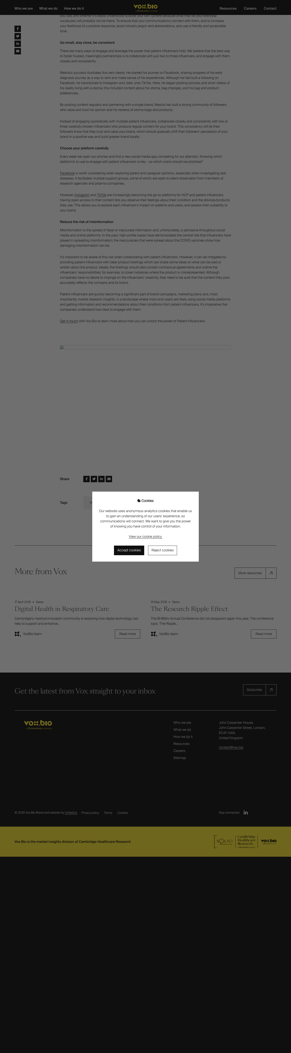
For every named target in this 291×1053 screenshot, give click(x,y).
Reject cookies (162, 550)
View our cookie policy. (145, 536)
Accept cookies (129, 550)
